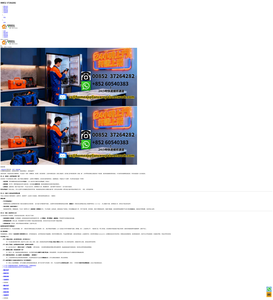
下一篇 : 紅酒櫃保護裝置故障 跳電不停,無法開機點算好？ (17, 267)
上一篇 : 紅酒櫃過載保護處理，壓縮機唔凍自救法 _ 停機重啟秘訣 (19, 265)
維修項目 (5, 9)
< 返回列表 (3, 169)
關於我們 (5, 7)
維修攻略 (5, 10)
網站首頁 (5, 6)
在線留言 (5, 12)
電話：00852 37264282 (6, 47)
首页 (13, 169)
